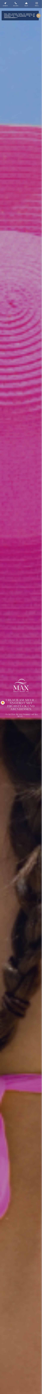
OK (38, 15)
